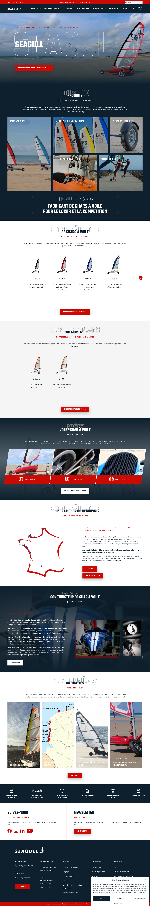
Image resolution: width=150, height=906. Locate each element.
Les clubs (90, 568)
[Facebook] (9, 831)
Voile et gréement (52, 8)
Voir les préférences (138, 898)
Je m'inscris (83, 831)
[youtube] (30, 831)
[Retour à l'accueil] (14, 8)
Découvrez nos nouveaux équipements (34, 68)
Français (130, 2)
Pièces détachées (83, 8)
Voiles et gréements (99, 872)
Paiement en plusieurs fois (17, 2)
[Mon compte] (133, 9)
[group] (23, 735)
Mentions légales (119, 903)
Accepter (102, 898)
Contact (124, 8)
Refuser (120, 898)
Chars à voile (35, 8)
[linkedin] (22, 831)
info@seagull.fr (65, 2)
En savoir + (15, 662)
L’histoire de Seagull (70, 867)
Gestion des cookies (52, 904)
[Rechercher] (141, 8)
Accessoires (68, 8)
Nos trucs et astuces (70, 893)
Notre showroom (93, 575)
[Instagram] (16, 831)
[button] (146, 880)
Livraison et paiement (121, 872)
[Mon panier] (137, 9)
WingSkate (113, 8)
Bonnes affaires (99, 8)
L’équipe (66, 872)
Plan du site (80, 904)
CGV (114, 867)
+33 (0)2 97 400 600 (83, 2)
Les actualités (68, 876)
